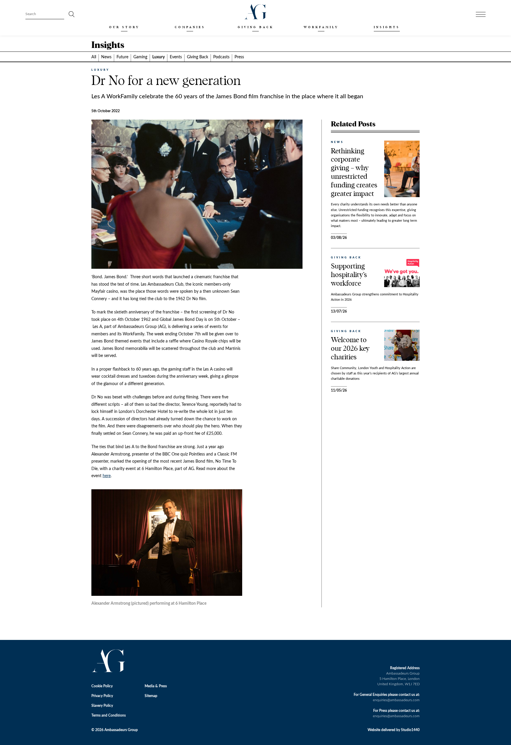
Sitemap (151, 696)
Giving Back (256, 27)
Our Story (124, 27)
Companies (190, 27)
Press (239, 57)
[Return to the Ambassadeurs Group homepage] (255, 11)
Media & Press (156, 686)
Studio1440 (410, 730)
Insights (387, 27)
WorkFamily (321, 27)
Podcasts (221, 57)
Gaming (140, 57)
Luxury (158, 57)
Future (122, 57)
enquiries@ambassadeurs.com (396, 700)
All (93, 57)
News (106, 57)
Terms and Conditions (108, 715)
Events (176, 57)
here (107, 476)
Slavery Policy (102, 705)
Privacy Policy (102, 696)
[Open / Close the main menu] (481, 14)
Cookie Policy (102, 686)
